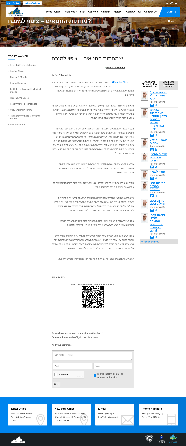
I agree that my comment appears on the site (110, 376)
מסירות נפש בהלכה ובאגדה (158, 186)
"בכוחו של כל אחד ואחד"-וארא (158, 95)
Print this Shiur (121, 82)
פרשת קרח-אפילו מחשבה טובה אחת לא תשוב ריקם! (157, 222)
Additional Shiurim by (149, 84)
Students (70, 11)
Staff (82, 11)
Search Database (18, 83)
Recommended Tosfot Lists (23, 104)
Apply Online (13, 3)
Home (171, 21)
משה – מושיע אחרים (158, 141)
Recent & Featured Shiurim (23, 65)
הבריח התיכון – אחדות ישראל (158, 157)
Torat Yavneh (53, 11)
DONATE (171, 11)
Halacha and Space (19, 98)
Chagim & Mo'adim (19, 77)
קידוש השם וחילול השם (157, 202)
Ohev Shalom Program (21, 110)
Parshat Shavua (17, 71)
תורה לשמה (157, 172)
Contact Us (150, 11)
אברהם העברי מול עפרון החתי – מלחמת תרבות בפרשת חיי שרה (158, 119)
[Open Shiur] (156, 105)
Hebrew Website (32, 3)
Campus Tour (133, 11)
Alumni (105, 11)
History (117, 11)
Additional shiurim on (168, 84)
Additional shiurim (149, 241)
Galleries (93, 11)
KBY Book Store (17, 124)
